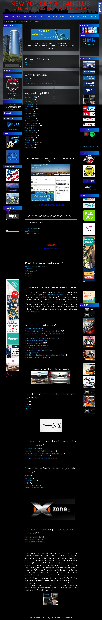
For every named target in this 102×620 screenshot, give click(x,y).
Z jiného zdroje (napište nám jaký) (37, 350)
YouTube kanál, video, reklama (35, 345)
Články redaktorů (31, 229)
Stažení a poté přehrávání (34, 539)
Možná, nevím (30, 271)
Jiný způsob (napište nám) (34, 488)
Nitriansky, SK (29, 138)
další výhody (35, 311)
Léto (26, 404)
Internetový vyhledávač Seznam (36, 341)
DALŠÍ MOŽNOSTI (12, 130)
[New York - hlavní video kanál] (89, 31)
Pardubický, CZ (30, 116)
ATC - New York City (32, 449)
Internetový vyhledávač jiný (34, 343)
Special (62, 16)
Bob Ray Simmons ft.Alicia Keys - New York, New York (43, 453)
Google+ (51, 618)
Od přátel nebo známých (33, 329)
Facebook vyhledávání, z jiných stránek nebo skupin (43, 333)
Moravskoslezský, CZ (32, 126)
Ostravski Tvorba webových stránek (54, 617)
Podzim (27, 406)
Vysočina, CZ (29, 118)
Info (13, 16)
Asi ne (27, 273)
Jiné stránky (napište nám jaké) (36, 357)
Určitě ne (28, 276)
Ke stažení (71, 16)
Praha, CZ (28, 111)
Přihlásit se (65, 617)
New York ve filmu (31, 231)
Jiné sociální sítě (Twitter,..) (34, 336)
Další (78, 16)
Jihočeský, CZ (29, 106)
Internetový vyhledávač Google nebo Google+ (41, 338)
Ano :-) (27, 62)
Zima (26, 409)
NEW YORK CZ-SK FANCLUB (50, 3)
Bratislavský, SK (30, 130)
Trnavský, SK (29, 133)
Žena (26, 81)
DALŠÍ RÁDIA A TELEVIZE (89, 147)
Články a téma (21, 16)
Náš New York (33, 16)
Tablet (27, 483)
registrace (70, 617)
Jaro (26, 402)
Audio (48, 16)
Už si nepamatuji (30, 353)
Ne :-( (26, 65)
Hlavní (6, 16)
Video (55, 16)
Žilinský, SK (29, 140)
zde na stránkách (41, 297)
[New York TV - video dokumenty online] (92, 31)
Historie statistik (12, 109)
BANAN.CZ (44, 617)
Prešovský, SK (30, 145)
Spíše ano (28, 269)
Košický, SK (29, 147)
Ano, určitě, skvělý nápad (33, 266)
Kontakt (85, 16)
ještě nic (93, 16)
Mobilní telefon (30, 481)
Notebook (28, 478)
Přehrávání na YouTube (33, 537)
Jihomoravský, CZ (31, 123)
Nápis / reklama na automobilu (35, 348)
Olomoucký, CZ (30, 121)
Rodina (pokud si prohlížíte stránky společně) (40, 83)
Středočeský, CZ (30, 109)
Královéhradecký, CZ (32, 114)
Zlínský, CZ (28, 128)
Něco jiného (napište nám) (34, 542)
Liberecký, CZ (29, 102)
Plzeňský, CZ (29, 104)
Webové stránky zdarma (35, 617)
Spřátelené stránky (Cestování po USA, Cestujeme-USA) (44, 355)
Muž (26, 78)
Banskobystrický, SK (32, 142)
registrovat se (72, 299)
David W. (13, 98)
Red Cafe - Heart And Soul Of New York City (40, 458)
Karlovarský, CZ (30, 97)
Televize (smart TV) (31, 485)
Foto (42, 16)
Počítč (27, 476)
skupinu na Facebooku (55, 295)
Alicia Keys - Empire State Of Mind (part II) (39, 451)
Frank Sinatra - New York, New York (37, 456)
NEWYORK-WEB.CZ (13, 93)
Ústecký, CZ (29, 99)
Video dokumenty (31, 233)
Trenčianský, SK (30, 135)
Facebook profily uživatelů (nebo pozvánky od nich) (43, 331)
